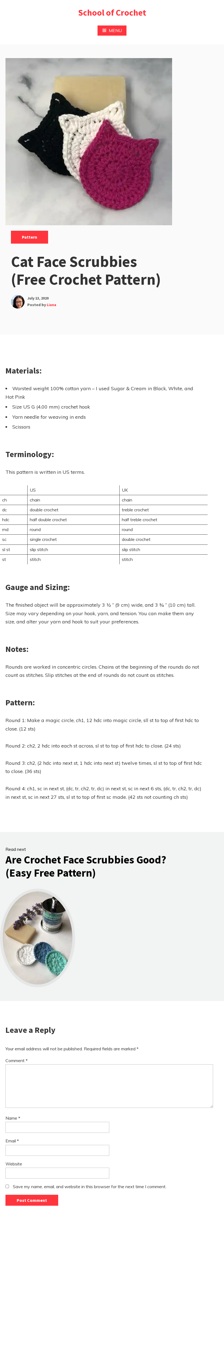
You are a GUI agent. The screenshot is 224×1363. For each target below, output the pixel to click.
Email (12, 1141)
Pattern (29, 237)
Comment (16, 1060)
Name (12, 1118)
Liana (51, 304)
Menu (115, 30)
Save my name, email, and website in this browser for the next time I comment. (89, 1186)
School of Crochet (112, 12)
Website (13, 1164)
